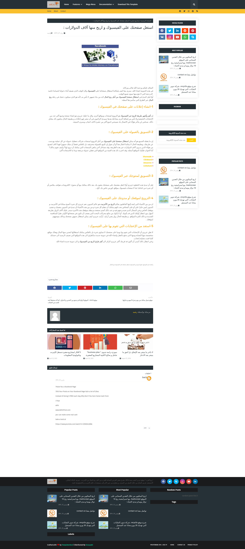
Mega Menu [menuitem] (90, 4)
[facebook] (180, 11)
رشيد (49, 33)
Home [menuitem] (66, 4)
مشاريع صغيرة (134, 21)
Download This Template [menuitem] (128, 4)
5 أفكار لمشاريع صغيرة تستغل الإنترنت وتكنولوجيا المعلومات (65, 353)
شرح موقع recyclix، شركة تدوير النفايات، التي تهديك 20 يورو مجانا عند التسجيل (183, 89)
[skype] (197, 11)
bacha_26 (146, 377)
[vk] (162, 37)
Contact (63, 11)
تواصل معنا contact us (187, 75)
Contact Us (181, 545)
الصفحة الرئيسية (146, 21)
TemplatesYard (67, 545)
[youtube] (177, 37)
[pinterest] (192, 11)
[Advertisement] (132, 255)
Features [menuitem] (76, 4)
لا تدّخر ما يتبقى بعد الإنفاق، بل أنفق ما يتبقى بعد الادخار (137, 353)
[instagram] (188, 11)
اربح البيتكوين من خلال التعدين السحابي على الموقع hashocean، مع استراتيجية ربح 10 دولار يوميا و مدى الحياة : (183, 61)
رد (149, 428)
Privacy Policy (193, 545)
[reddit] (185, 30)
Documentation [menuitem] (105, 4)
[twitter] (184, 11)
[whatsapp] (185, 37)
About (56, 11)
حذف (145, 428)
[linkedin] (177, 30)
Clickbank (148, 160)
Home (49, 11)
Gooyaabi (89, 545)
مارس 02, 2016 (60, 380)
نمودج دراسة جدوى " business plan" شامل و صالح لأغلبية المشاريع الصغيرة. (101, 353)
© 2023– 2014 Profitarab (158, 545)
